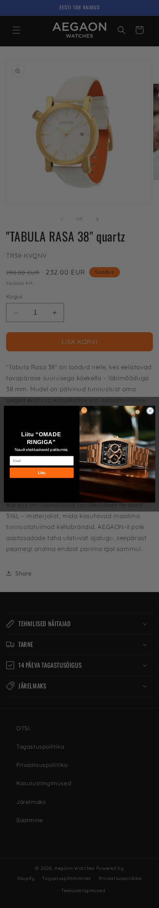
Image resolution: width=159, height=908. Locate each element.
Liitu (41, 472)
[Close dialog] (150, 410)
